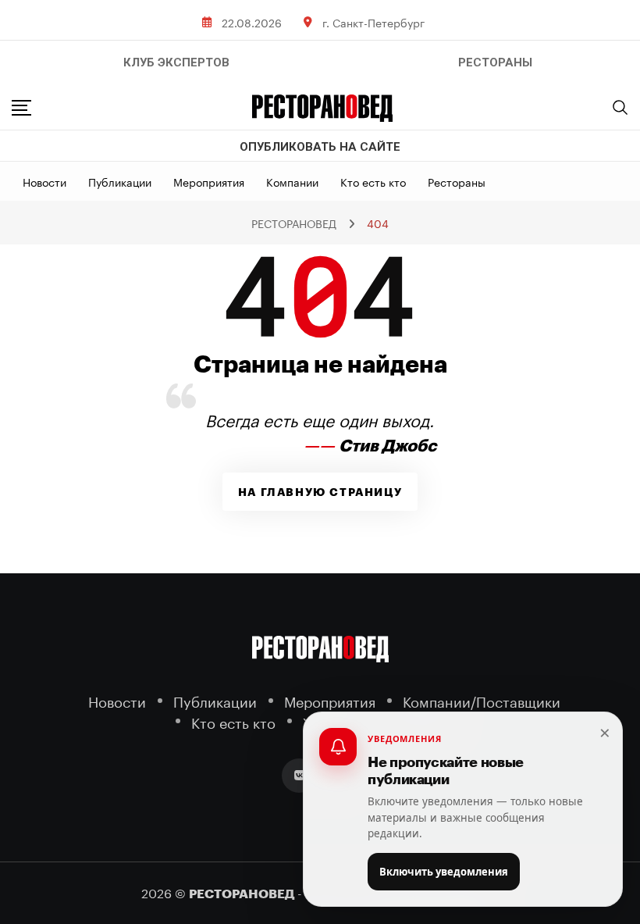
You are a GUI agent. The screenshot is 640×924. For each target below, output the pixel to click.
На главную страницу (320, 492)
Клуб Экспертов (176, 62)
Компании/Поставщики (481, 700)
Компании (292, 181)
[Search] (620, 107)
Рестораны (456, 181)
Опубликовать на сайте (320, 147)
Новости (44, 181)
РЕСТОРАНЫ (495, 62)
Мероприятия (208, 181)
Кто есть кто (373, 181)
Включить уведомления (443, 872)
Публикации (119, 181)
